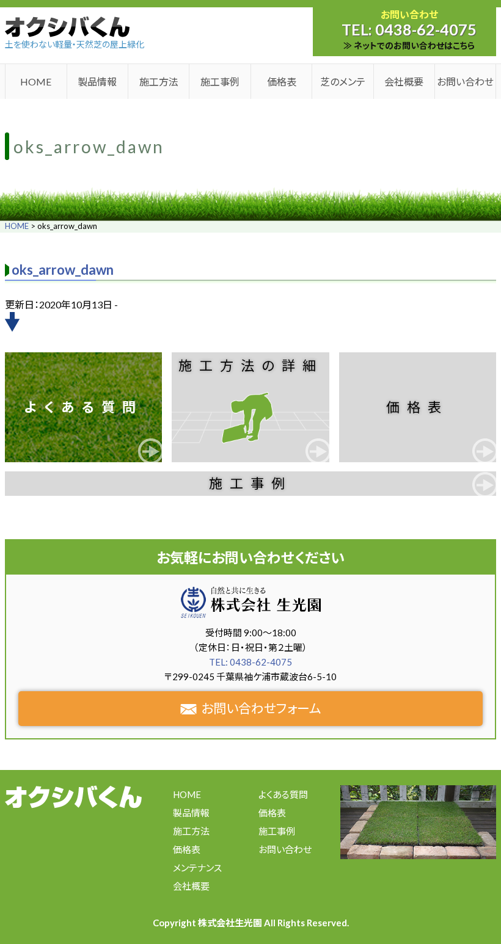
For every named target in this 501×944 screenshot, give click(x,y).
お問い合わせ (465, 81)
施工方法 (158, 81)
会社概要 (403, 81)
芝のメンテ (342, 81)
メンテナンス (197, 867)
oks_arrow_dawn (63, 269)
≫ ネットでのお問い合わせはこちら (409, 45)
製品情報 (97, 81)
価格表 (281, 81)
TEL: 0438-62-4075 (250, 661)
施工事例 (220, 81)
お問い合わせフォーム (261, 708)
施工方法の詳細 (250, 365)
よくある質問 (83, 407)
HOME (35, 81)
